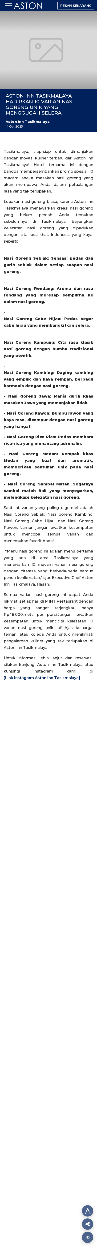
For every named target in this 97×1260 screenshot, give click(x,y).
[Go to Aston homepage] (28, 10)
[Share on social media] (87, 1211)
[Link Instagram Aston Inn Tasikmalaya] (42, 678)
